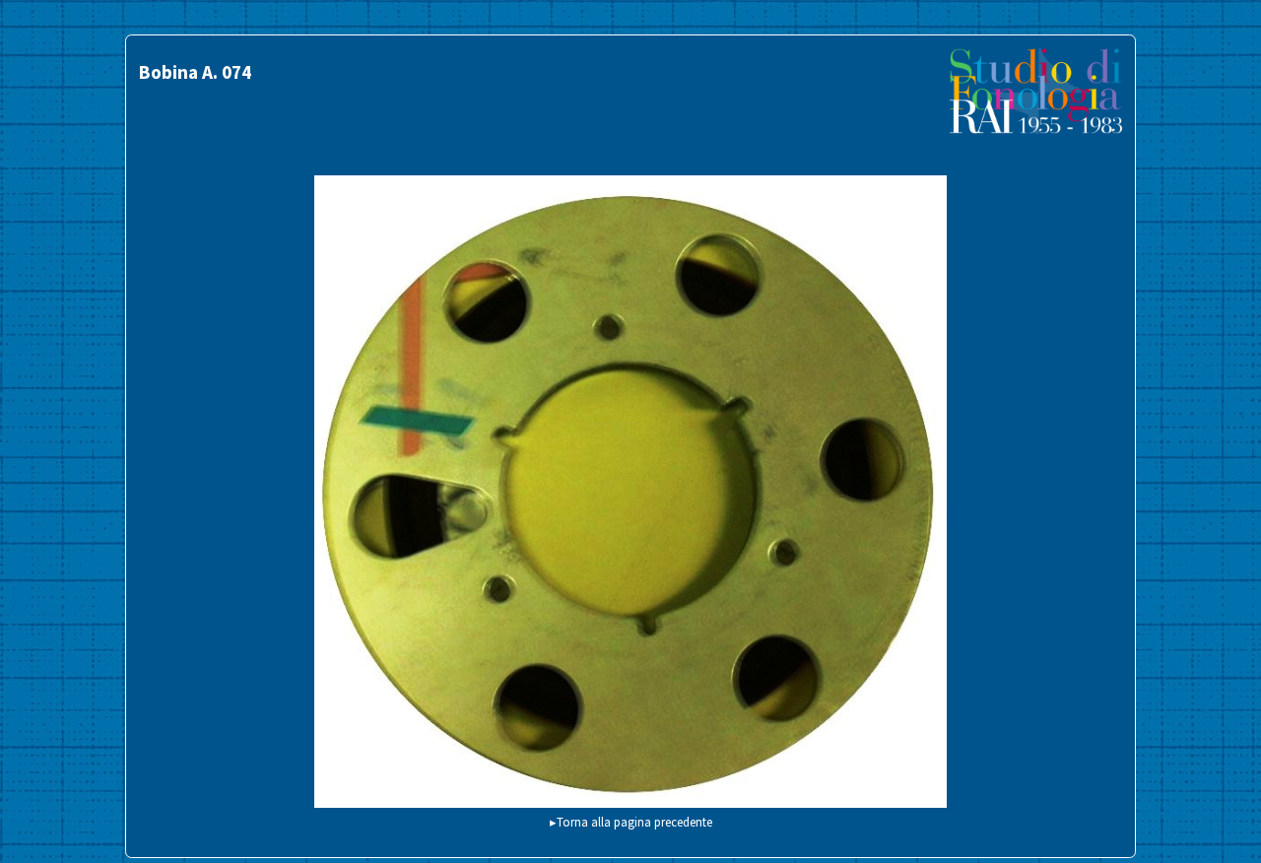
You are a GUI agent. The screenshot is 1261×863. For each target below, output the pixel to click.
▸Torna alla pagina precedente (631, 822)
